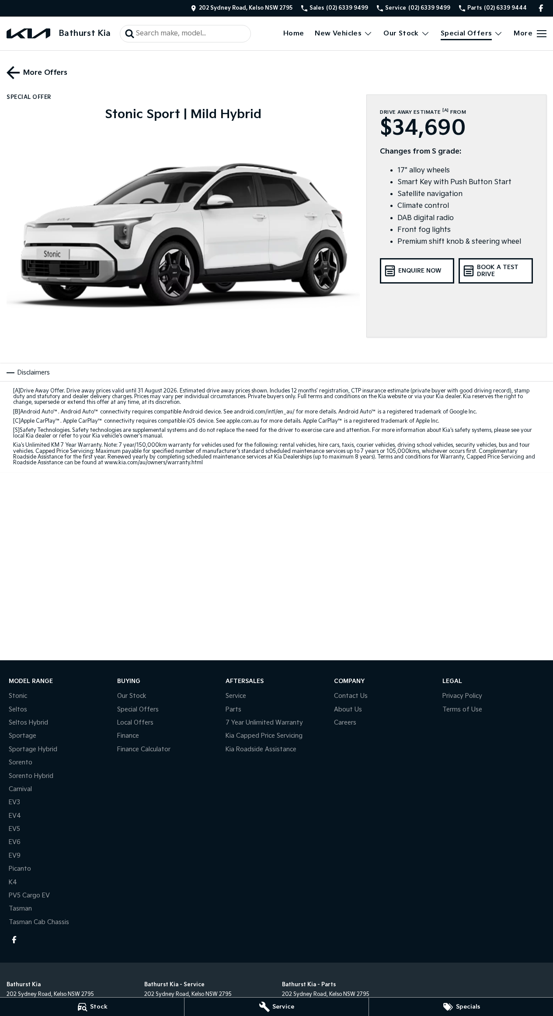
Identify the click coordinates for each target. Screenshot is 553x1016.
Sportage (22, 735)
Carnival (20, 789)
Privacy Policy (462, 696)
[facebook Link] (541, 8)
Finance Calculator (143, 749)
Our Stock (401, 33)
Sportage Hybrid (33, 749)
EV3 (14, 802)
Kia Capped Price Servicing (264, 735)
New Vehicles (338, 33)
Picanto (20, 868)
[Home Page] (28, 33)
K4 (13, 882)
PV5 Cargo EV (29, 895)
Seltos (18, 709)
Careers (345, 722)
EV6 (15, 842)
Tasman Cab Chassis (39, 922)
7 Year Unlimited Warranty (264, 722)
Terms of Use (462, 709)
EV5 (14, 829)
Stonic (18, 696)
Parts (233, 709)
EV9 (15, 855)
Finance (128, 735)
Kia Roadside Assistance (261, 749)
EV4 (15, 816)
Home (293, 33)
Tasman (20, 908)
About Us (348, 709)
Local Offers (135, 722)
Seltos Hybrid (28, 722)
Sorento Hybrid (31, 776)
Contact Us (351, 696)
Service (236, 696)
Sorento (20, 762)
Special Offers (466, 33)
